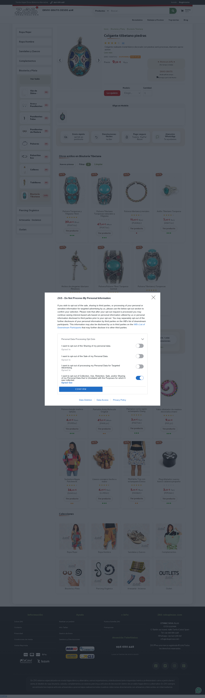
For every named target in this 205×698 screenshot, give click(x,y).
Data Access (102, 400)
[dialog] (102, 349)
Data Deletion (85, 400)
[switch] (140, 346)
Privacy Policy (119, 400)
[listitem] (102, 339)
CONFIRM (80, 389)
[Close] (154, 298)
